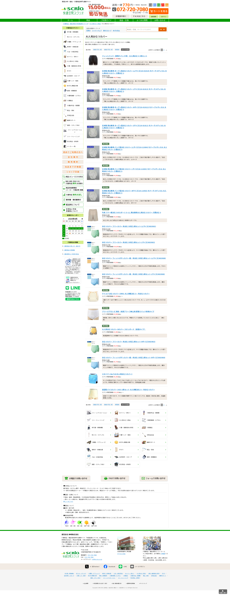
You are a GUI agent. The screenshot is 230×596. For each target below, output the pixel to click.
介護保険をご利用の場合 (71, 254)
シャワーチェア (97, 30)
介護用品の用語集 (69, 250)
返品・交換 (124, 20)
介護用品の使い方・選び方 (72, 246)
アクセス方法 (121, 554)
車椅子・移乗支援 (106, 573)
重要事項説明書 (131, 583)
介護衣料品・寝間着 (135, 575)
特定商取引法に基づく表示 (100, 583)
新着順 (117, 49)
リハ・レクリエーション (109, 577)
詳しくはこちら (68, 501)
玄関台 (88, 30)
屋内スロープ (107, 30)
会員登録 (153, 16)
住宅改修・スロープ (69, 575)
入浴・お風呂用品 (118, 573)
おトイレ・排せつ (129, 573)
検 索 (162, 29)
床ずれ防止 (116, 30)
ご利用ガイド (106, 20)
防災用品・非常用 (135, 577)
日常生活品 (154, 575)
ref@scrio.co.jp (97, 559)
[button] (166, 50)
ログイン (163, 16)
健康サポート (162, 575)
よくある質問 (142, 20)
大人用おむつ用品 (95, 24)
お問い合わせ (159, 20)
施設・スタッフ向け (95, 577)
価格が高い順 (108, 49)
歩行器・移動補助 (69, 573)
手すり (163, 573)
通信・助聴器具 (103, 575)
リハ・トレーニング (123, 577)
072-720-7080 (92, 555)
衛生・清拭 (146, 575)
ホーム (70, 20)
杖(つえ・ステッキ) (81, 573)
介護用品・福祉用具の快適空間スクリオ (75, 24)
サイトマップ (143, 583)
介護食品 (125, 575)
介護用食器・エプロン (115, 575)
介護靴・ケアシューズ (94, 573)
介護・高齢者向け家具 (153, 573)
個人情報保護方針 (117, 583)
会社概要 (86, 583)
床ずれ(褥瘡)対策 (92, 575)
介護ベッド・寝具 (81, 575)
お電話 (163, 553)
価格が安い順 (97, 49)
